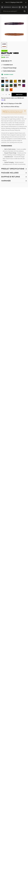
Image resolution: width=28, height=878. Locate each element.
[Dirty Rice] (19, 81)
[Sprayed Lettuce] (6, 89)
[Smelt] (19, 85)
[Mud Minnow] (6, 85)
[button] (2, 2)
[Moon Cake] (2, 85)
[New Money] (11, 85)
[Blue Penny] (6, 81)
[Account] (23, 7)
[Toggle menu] (2, 7)
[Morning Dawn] (23, 85)
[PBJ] (15, 85)
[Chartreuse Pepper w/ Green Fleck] (2, 89)
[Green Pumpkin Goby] (23, 81)
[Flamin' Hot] (11, 89)
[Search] (25, 11)
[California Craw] (15, 81)
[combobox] (14, 11)
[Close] (25, 111)
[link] (6, 61)
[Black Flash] (2, 81)
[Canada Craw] (11, 81)
